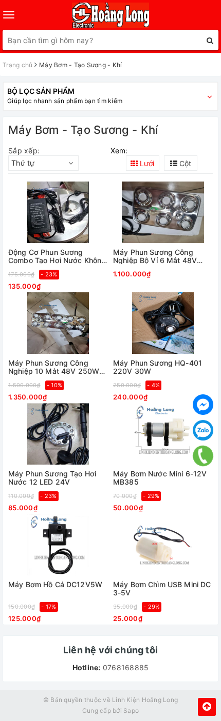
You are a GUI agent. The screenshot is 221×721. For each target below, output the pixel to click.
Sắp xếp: (24, 150)
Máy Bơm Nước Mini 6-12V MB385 (160, 478)
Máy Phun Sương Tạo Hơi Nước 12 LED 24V (52, 478)
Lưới (146, 163)
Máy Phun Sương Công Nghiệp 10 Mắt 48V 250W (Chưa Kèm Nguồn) (53, 367)
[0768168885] (203, 456)
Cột (184, 163)
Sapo (131, 710)
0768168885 (125, 667)
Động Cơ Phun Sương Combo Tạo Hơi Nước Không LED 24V (57, 256)
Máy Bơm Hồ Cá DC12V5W (55, 584)
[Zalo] (203, 430)
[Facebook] (203, 404)
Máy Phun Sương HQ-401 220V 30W (157, 367)
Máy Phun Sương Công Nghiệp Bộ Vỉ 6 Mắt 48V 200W (155, 256)
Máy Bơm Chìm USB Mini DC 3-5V (162, 588)
